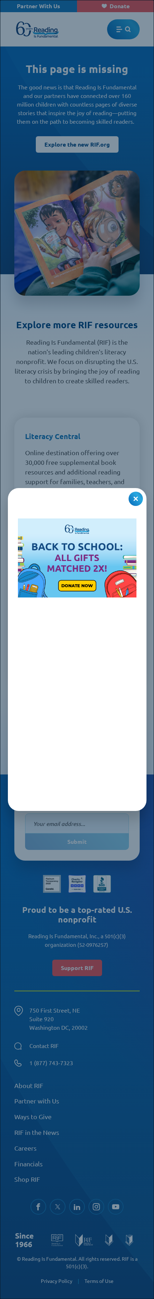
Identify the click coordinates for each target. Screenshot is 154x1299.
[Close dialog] (136, 499)
